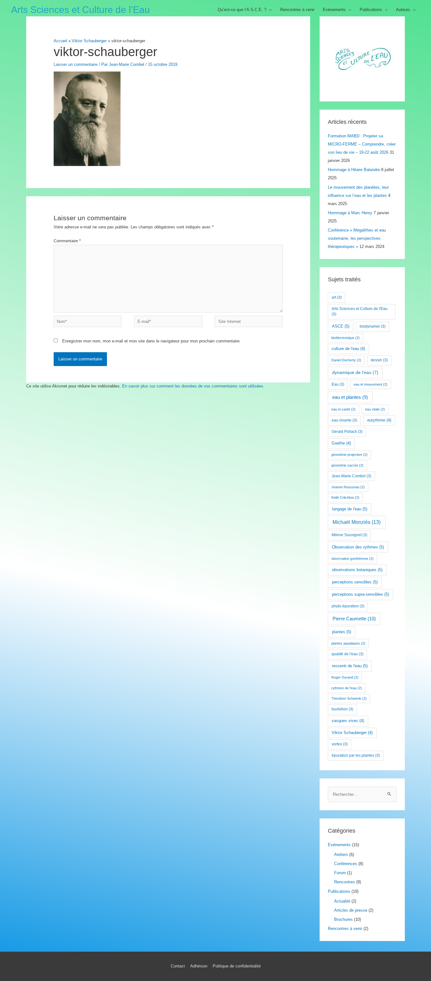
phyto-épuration (348, 606)
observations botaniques (357, 569)
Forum (340, 872)
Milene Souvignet (349, 535)
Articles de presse (350, 910)
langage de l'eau (349, 509)
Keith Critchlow (345, 497)
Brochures (343, 919)
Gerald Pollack (347, 431)
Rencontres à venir (297, 9)
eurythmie (379, 420)
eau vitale (375, 409)
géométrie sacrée (347, 465)
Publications (371, 9)
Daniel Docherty (346, 360)
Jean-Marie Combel (351, 476)
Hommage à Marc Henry (350, 212)
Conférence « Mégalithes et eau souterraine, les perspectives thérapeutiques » (357, 238)
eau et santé (343, 409)
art (337, 297)
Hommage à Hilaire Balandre (354, 169)
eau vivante (344, 420)
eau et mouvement (370, 384)
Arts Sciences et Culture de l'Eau (80, 9)
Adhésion (198, 966)
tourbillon (342, 709)
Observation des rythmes (358, 547)
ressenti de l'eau (350, 665)
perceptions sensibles (355, 582)
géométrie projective (349, 454)
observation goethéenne (352, 558)
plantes (341, 631)
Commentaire (67, 240)
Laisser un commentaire (75, 64)
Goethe (341, 443)
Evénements (334, 9)
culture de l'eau (348, 349)
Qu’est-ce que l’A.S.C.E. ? (242, 9)
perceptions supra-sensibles (360, 594)
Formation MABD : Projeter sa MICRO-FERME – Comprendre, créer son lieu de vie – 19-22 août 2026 (362, 144)
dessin (379, 360)
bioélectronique (345, 338)
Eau (338, 384)
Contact (178, 966)
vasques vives (348, 721)
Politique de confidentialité (237, 966)
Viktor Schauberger (352, 733)
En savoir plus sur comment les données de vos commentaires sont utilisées (192, 386)
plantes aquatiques (348, 643)
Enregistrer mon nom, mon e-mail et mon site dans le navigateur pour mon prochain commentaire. (151, 341)
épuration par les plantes (356, 755)
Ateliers (341, 854)
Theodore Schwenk (349, 698)
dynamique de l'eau (355, 372)
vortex (340, 744)
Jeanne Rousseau (348, 487)
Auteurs (403, 9)
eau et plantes (350, 397)
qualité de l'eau (347, 654)
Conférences (345, 863)
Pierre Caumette (354, 618)
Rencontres (344, 882)
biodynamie (373, 326)
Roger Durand (344, 677)
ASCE (340, 326)
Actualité (342, 901)
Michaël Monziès (357, 522)
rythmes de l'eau (346, 688)
